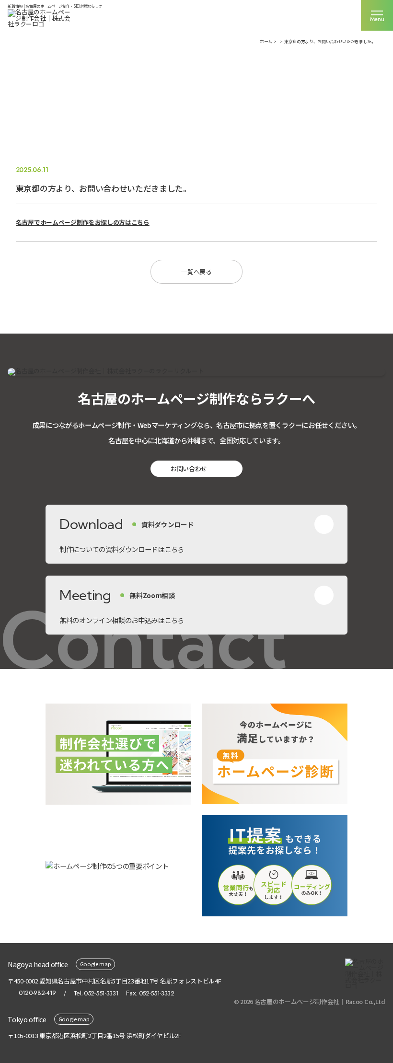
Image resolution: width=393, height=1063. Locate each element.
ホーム (266, 41)
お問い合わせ (189, 468)
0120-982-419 (37, 993)
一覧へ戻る (196, 271)
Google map (95, 964)
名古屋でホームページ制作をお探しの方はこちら (83, 222)
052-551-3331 (101, 993)
